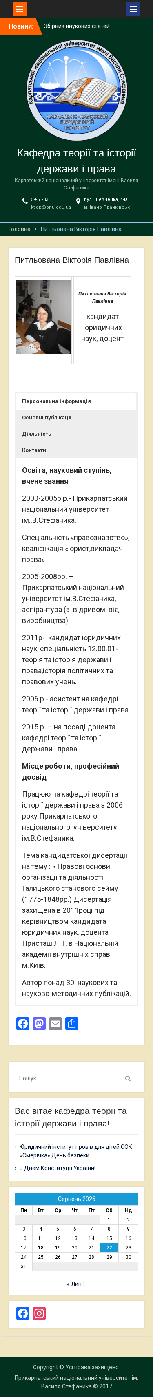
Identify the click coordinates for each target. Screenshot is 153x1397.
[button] (76, 401)
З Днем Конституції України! (57, 1168)
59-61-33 (39, 199)
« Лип (74, 1284)
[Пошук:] (74, 1078)
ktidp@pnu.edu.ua (51, 207)
